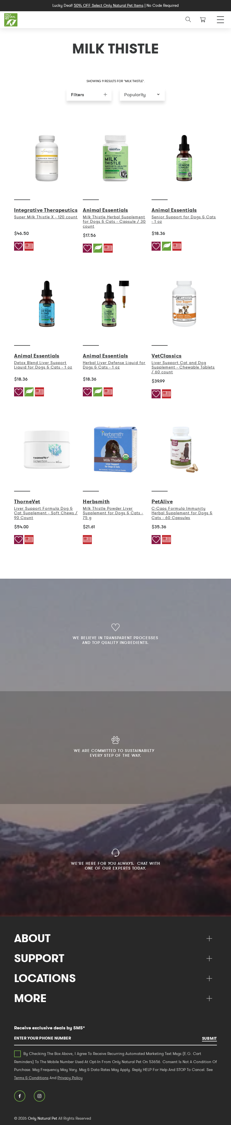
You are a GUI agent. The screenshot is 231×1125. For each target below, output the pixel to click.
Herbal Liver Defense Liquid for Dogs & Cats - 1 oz (114, 365)
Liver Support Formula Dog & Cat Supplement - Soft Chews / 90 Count (45, 513)
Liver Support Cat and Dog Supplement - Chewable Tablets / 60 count (183, 367)
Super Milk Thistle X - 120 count (45, 216)
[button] (142, 94)
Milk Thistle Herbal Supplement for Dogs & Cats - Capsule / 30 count (114, 221)
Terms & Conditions (31, 1077)
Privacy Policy (70, 1077)
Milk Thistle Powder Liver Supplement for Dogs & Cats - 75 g (113, 513)
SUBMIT (209, 1038)
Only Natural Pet (42, 1118)
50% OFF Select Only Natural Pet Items (108, 5)
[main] (115, 334)
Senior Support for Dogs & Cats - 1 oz (184, 219)
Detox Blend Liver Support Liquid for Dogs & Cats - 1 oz (43, 365)
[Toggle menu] (220, 18)
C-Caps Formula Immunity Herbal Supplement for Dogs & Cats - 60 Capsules (182, 513)
